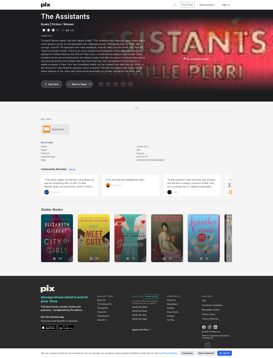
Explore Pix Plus (140, 329)
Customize (187, 353)
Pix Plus (170, 320)
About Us (171, 300)
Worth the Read (139, 311)
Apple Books (58, 129)
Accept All (225, 353)
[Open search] (175, 5)
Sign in (226, 4)
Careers (171, 308)
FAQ (204, 300)
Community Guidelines (212, 305)
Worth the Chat (139, 315)
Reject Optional (206, 353)
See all (72, 169)
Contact (170, 316)
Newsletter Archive (211, 309)
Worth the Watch (140, 307)
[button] (51, 84)
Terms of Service (210, 319)
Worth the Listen (139, 319)
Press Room (172, 312)
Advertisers (172, 304)
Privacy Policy (208, 314)
